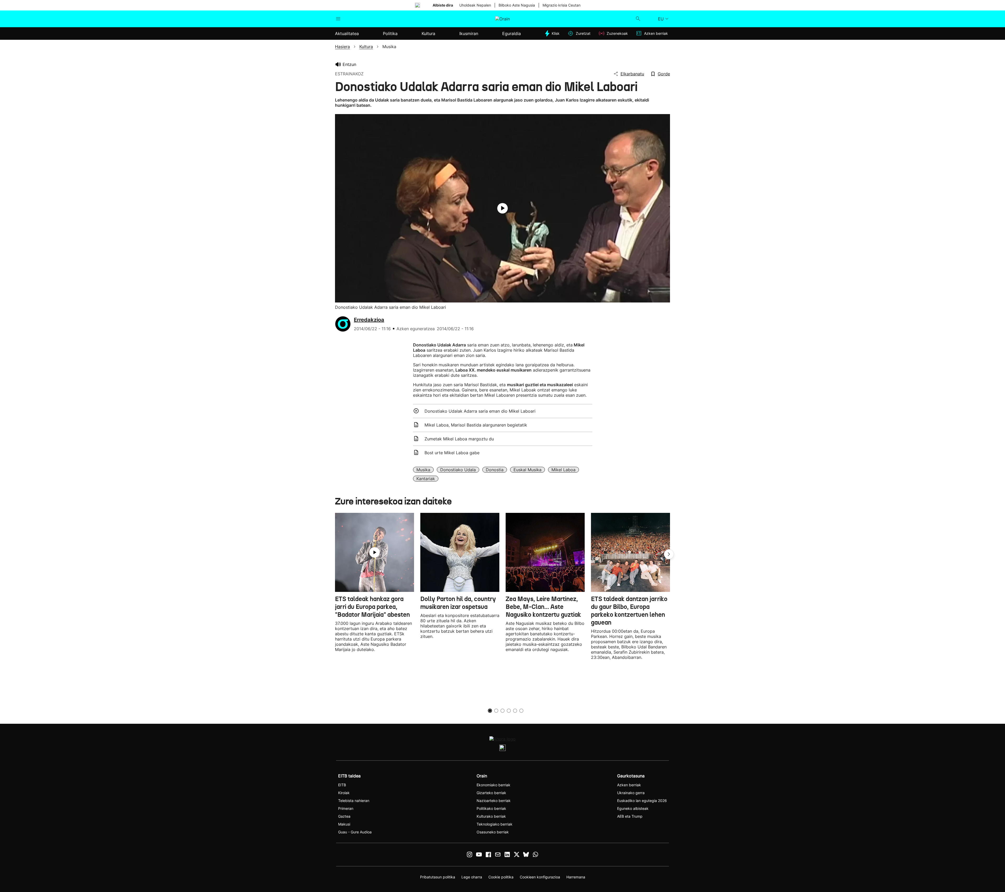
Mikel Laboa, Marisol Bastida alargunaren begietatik (476, 425)
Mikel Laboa (563, 469)
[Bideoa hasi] (502, 208)
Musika (423, 469)
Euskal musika (527, 469)
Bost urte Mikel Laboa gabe (452, 452)
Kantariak (425, 478)
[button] (669, 554)
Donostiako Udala (458, 469)
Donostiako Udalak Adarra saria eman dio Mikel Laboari (480, 411)
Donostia (495, 469)
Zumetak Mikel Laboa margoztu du (459, 438)
